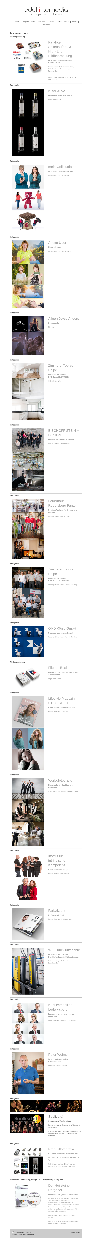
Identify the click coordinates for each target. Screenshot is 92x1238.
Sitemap (28, 1232)
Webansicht (75, 1232)
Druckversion (19, 1232)
